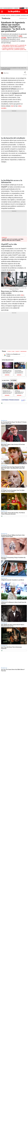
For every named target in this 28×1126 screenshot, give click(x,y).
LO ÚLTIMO (2, 15)
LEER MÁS (7, 374)
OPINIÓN (13, 15)
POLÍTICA (8, 15)
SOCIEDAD (23, 15)
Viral (13, 351)
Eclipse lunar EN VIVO (8, 8)
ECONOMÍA (17, 15)
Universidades (23, 351)
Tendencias (6, 18)
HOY (1, 8)
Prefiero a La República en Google (13, 355)
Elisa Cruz (6, 73)
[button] (2, 11)
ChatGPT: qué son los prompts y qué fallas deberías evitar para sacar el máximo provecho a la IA (12, 239)
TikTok (9, 351)
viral (12, 106)
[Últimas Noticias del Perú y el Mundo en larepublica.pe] (14, 12)
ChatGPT (17, 351)
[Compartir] (24, 72)
